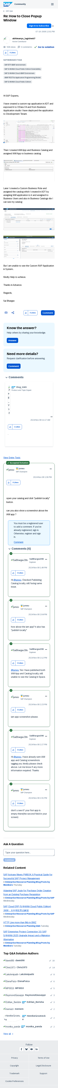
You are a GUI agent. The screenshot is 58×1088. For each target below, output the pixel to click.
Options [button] (53, 26)
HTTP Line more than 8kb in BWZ (19, 922)
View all (7, 1034)
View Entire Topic (11, 457)
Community (20, 4)
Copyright (14, 1066)
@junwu (17, 580)
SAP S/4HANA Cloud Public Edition (18, 82)
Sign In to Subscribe (39, 26)
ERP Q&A (9, 11)
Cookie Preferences (14, 1081)
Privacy (14, 1058)
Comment (48, 313)
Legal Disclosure (43, 1066)
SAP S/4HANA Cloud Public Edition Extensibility (23, 69)
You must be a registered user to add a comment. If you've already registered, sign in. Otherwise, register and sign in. (28, 530)
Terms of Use (43, 1058)
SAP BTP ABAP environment (15, 65)
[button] (6, 52)
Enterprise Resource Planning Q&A (22, 926)
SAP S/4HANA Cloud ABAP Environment (19, 73)
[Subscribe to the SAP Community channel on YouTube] (31, 1049)
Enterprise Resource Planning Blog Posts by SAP (29, 898)
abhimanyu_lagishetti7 (23, 38)
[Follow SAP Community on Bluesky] (26, 1049)
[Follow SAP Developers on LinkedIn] (36, 1049)
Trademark (14, 1073)
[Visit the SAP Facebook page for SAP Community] (21, 1049)
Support (43, 1073)
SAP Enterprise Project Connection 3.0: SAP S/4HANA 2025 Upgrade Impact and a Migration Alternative (26, 935)
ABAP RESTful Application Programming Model (23, 78)
